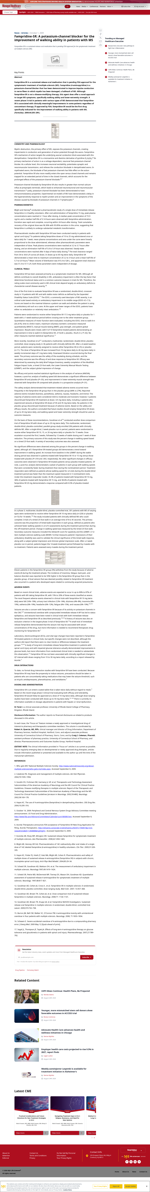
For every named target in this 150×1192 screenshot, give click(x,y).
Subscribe (85, 957)
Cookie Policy (67, 1190)
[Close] (146, 1186)
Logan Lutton (48, 1056)
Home (117, 1172)
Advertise (6, 1155)
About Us (6, 1153)
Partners (103, 6)
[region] (75, 1186)
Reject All (116, 1186)
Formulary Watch (33, 970)
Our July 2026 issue (91, 12)
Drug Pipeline (20, 970)
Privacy (32, 1158)
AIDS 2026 (30, 12)
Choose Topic (8, 12)
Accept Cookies (131, 1186)
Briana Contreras (49, 1017)
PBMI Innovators (40, 12)
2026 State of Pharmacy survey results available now (61, 12)
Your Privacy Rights (64, 1158)
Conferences (94, 6)
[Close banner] (147, 2)
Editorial (5, 1158)
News (78, 6)
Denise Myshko (49, 1036)
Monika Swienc (49, 995)
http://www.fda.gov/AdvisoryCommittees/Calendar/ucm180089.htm (43, 816)
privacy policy (55, 961)
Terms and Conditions (38, 1155)
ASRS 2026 (81, 12)
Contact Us (34, 1153)
